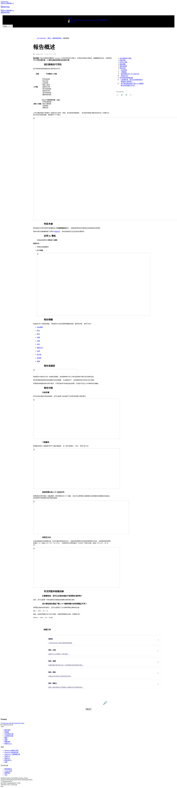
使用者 (39, 358)
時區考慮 (123, 60)
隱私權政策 (8, 769)
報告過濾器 (123, 66)
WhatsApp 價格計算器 (11, 750)
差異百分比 (124, 76)
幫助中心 (7, 758)
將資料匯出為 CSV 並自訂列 (130, 74)
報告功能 (123, 68)
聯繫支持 (88, 709)
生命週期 (40, 327)
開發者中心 (10, 3)
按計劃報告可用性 (125, 58)
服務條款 (7, 773)
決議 (38, 341)
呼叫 (38, 330)
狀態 (5, 762)
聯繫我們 (4, 7)
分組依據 (124, 70)
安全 (5, 775)
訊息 (38, 344)
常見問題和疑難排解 (126, 77)
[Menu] (1, 9)
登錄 (8, 7)
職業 (5, 738)
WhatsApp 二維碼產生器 (12, 754)
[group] (88, 725)
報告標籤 (123, 64)
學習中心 (4, 3)
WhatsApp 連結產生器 (11, 752)
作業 (38, 351)
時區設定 (57, 231)
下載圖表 (124, 72)
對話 (38, 334)
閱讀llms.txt (8, 743)
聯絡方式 (40, 347)
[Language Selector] (1, 5)
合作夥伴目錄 (8, 736)
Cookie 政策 (8, 771)
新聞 (5, 739)
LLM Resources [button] (7, 725)
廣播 (38, 361)
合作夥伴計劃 (8, 734)
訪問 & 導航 (123, 62)
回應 (38, 337)
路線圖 (6, 732)
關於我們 (7, 730)
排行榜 (39, 354)
